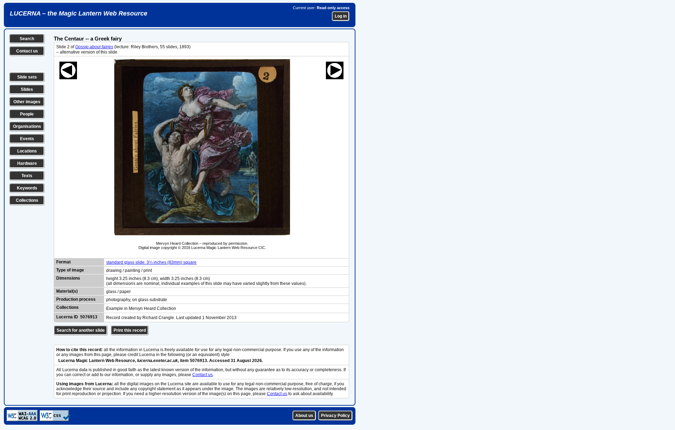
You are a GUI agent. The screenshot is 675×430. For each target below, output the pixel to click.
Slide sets (27, 77)
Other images (26, 101)
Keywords (27, 188)
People (27, 114)
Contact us (27, 51)
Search (27, 38)
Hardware (27, 163)
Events (27, 138)
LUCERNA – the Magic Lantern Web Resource (78, 13)
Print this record (130, 330)
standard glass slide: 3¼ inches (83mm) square (151, 262)
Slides (27, 89)
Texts (26, 175)
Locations (27, 151)
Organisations (27, 126)
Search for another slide (81, 330)
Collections (27, 200)
